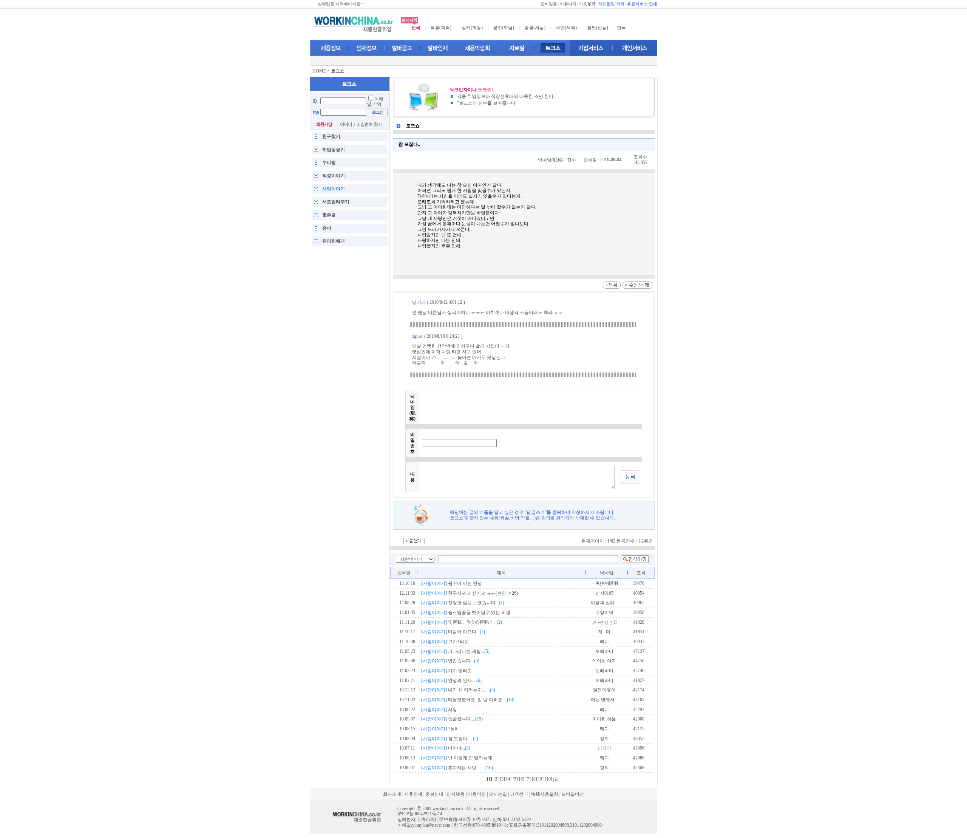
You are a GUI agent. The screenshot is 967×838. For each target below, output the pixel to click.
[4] (508, 779)
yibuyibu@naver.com (431, 825)
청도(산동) (597, 27)
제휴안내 (413, 794)
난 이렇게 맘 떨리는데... (458, 758)
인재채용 (455, 794)
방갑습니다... (450, 660)
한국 (621, 27)
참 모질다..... (449, 738)
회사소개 (392, 794)
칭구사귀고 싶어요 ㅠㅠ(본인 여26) (469, 593)
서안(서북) (566, 27)
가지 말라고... (448, 670)
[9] (541, 779)
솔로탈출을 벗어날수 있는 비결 (465, 612)
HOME (319, 71)
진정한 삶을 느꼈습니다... (462, 602)
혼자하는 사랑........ (457, 767)
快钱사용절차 (544, 794)
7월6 (439, 728)
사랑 (439, 709)
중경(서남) (534, 27)
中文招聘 (587, 4)
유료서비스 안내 (642, 4)
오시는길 (498, 794)
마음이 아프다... (453, 631)
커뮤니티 (568, 4)
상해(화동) (472, 27)
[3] (502, 779)
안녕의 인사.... (451, 680)
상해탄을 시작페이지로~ (340, 4)
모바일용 (549, 4)
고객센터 (519, 794)
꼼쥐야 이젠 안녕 (451, 583)
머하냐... (445, 748)
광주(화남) (503, 27)
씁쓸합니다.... (452, 719)
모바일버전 (572, 794)
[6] (521, 779)
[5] (515, 779)
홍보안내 (434, 794)
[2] (496, 779)
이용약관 (477, 794)
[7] (528, 779)
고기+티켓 (445, 641)
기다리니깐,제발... (455, 651)
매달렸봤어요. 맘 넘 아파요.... (467, 699)
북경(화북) (440, 27)
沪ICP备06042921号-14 (419, 813)
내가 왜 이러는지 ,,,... (458, 690)
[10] (548, 779)
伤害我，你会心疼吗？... (461, 622)
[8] (534, 779)
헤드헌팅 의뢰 (611, 4)
